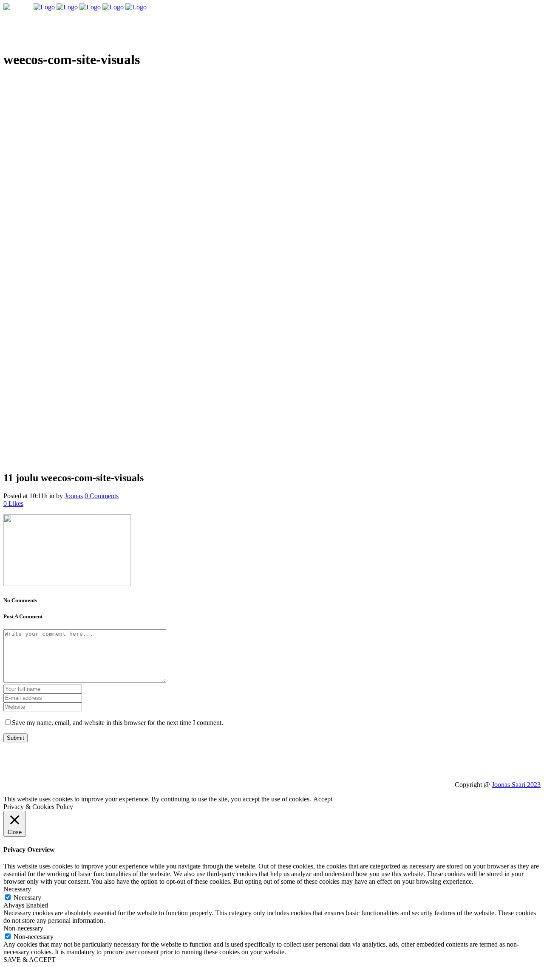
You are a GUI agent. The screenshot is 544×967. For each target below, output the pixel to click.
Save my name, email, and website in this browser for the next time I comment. (117, 722)
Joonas (74, 495)
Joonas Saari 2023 (516, 784)
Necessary (27, 897)
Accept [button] (322, 799)
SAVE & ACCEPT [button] (29, 959)
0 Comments (102, 495)
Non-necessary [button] (23, 928)
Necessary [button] (17, 889)
